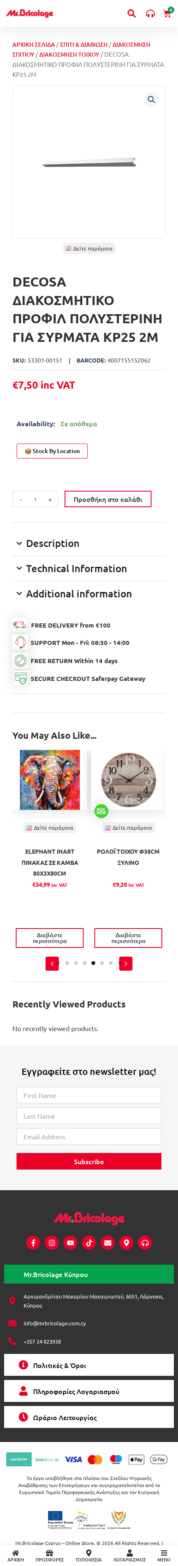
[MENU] (164, 1552)
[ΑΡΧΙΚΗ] (15, 1552)
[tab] (89, 1274)
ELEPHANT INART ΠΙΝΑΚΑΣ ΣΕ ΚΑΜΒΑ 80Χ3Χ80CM (50, 862)
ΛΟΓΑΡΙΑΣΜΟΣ (129, 1559)
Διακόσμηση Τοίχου (69, 54)
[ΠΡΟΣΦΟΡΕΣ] (49, 1552)
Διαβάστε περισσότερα (50, 938)
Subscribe (89, 1161)
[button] (151, 99)
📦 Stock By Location (52, 451)
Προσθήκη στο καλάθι (108, 499)
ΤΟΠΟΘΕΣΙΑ (88, 1559)
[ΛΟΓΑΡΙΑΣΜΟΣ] (129, 1552)
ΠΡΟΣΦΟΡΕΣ (50, 1559)
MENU (164, 1559)
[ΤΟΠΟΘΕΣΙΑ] (88, 1552)
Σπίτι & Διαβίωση (84, 44)
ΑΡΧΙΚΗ (15, 1559)
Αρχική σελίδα (33, 44)
